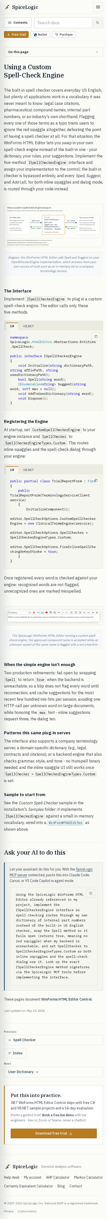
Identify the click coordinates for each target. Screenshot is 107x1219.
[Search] (97, 22)
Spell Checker (24, 1040)
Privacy (9, 1211)
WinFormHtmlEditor (66, 822)
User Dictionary (21, 1072)
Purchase (66, 34)
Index (17, 1053)
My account (33, 1177)
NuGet (42, 34)
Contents (20, 22)
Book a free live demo (58, 1115)
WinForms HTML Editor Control (66, 999)
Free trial (19, 34)
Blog (61, 1186)
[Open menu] (98, 7)
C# (12, 326)
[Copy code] (96, 336)
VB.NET (28, 326)
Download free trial (51, 1133)
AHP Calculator (58, 1177)
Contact (75, 1186)
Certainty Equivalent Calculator (28, 1186)
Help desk (11, 1177)
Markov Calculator (88, 1177)
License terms (27, 1211)
